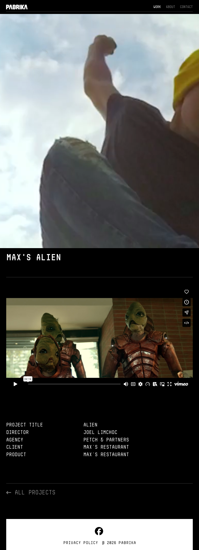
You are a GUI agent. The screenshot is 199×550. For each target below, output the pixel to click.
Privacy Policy (80, 542)
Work (157, 7)
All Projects (33, 492)
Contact (186, 7)
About (170, 7)
